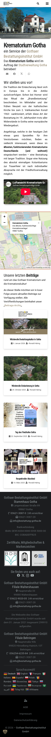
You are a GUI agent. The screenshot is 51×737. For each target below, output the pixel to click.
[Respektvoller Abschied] (25, 468)
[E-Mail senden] (7, 73)
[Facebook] (18, 575)
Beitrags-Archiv (13, 305)
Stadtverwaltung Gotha (33, 65)
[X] (23, 575)
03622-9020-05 (18, 598)
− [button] (4, 222)
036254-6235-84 (18, 653)
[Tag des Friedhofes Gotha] (25, 422)
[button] (37, 3)
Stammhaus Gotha (25, 502)
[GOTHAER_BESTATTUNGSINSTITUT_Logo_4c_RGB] (8, 3)
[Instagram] (27, 575)
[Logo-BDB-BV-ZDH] (25, 558)
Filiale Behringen (25, 638)
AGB (25, 707)
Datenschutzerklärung (25, 720)
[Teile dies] (14, 73)
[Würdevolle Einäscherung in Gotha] (25, 375)
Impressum (25, 713)
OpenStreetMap (37, 267)
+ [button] (4, 216)
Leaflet (28, 267)
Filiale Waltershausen (25, 587)
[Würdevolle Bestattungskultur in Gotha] (25, 329)
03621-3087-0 (18, 513)
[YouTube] (32, 575)
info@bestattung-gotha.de (27, 520)
